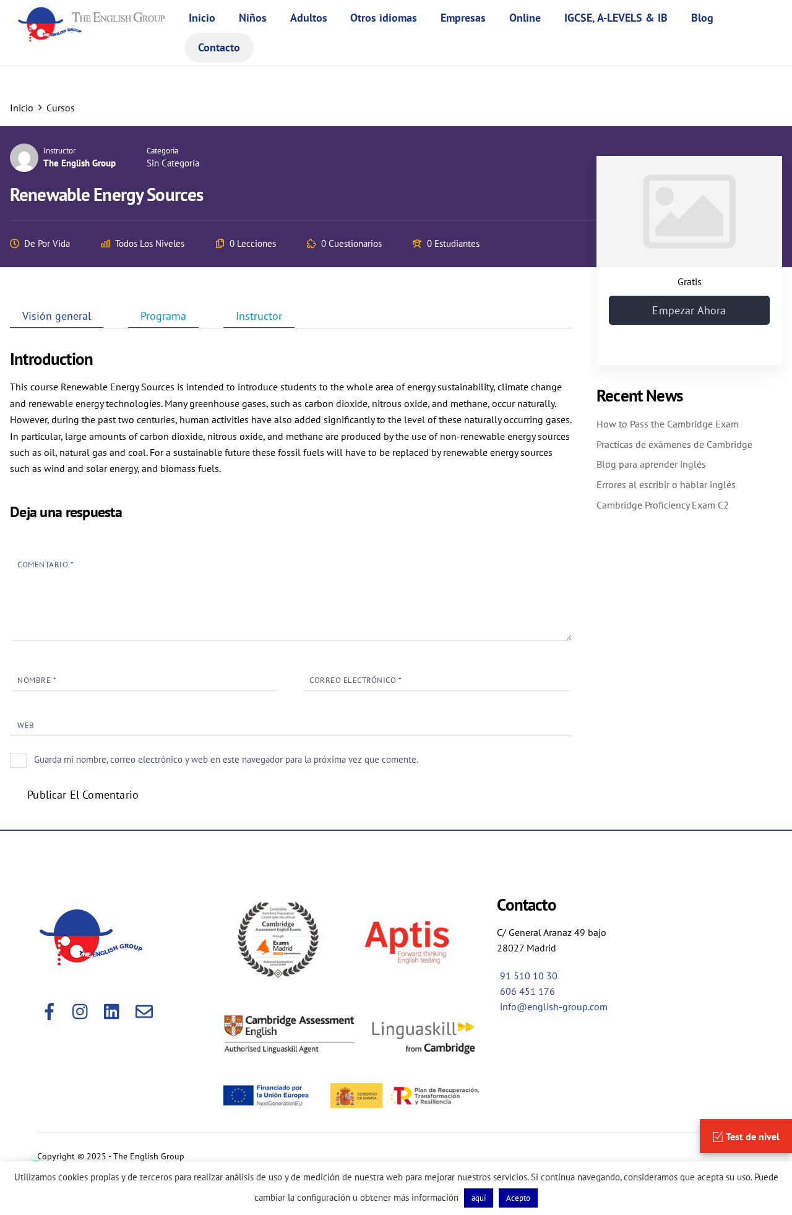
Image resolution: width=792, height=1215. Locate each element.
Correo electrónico (355, 680)
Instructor (59, 150)
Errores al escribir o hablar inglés (666, 484)
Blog (702, 18)
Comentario (45, 564)
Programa (163, 316)
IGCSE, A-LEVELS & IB (616, 18)
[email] (145, 1006)
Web (26, 725)
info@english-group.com (554, 1006)
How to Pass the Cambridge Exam (667, 424)
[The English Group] (94, 33)
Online (525, 18)
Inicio (202, 18)
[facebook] (50, 1006)
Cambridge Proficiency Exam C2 (662, 505)
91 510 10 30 (528, 975)
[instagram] (82, 1006)
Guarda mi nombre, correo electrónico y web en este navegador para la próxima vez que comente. (226, 759)
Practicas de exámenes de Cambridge (674, 444)
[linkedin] (113, 1006)
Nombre (36, 680)
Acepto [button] (518, 1198)
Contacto (219, 47)
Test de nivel (752, 1136)
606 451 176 (527, 991)
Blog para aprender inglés (651, 464)
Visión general (56, 316)
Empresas (463, 18)
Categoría (162, 150)
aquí (478, 1198)
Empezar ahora (689, 310)
